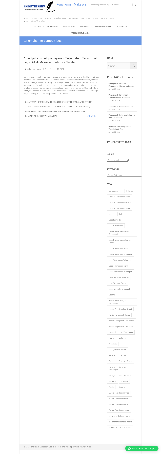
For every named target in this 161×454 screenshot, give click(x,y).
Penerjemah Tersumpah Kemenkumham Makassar (119, 96)
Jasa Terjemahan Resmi (118, 266)
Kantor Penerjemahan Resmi (120, 309)
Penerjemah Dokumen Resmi (120, 361)
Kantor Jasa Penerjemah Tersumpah (119, 302)
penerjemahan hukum (117, 350)
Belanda (129, 191)
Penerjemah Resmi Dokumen (120, 376)
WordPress (86, 447)
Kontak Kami (122, 26)
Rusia (111, 387)
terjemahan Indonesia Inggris (120, 422)
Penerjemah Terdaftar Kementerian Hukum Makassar (121, 84)
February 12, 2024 (56, 69)
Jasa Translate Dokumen (119, 277)
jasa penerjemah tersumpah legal (73, 107)
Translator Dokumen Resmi (120, 428)
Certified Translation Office (51, 102)
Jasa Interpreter (115, 220)
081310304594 (109, 18)
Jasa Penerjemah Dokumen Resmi (120, 241)
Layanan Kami (69, 26)
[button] (141, 448)
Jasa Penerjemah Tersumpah (120, 254)
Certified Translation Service (78, 102)
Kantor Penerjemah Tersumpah (121, 321)
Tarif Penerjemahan (102, 26)
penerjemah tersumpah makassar (41, 111)
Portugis (124, 381)
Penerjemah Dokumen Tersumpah (118, 368)
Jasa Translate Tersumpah (119, 289)
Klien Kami (84, 26)
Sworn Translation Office (119, 393)
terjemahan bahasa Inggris (119, 416)
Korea (111, 338)
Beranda (37, 26)
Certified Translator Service (38, 107)
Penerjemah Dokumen (118, 355)
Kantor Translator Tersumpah (121, 332)
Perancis (112, 381)
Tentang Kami (52, 26)
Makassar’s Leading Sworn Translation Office (120, 127)
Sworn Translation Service (119, 399)
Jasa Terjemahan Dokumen (120, 260)
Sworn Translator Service (119, 410)
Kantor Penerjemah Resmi (119, 315)
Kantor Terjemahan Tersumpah (121, 327)
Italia (121, 214)
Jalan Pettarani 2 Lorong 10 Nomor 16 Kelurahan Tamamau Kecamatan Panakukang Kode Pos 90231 (62, 18)
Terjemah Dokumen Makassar (121, 106)
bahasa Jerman (115, 191)
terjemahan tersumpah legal (72, 111)
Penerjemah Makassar (72, 4)
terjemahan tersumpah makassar (41, 116)
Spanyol (121, 387)
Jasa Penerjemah (116, 226)
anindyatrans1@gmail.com (36, 21)
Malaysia (122, 338)
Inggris (111, 214)
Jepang (112, 295)
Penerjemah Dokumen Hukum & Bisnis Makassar (122, 116)
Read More (91, 116)
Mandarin (113, 344)
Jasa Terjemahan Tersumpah (120, 272)
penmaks (37, 69)
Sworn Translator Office (118, 404)
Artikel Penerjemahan (80, 33)
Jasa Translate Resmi (117, 283)
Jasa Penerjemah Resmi (118, 249)
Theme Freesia (65, 447)
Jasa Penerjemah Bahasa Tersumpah (119, 232)
